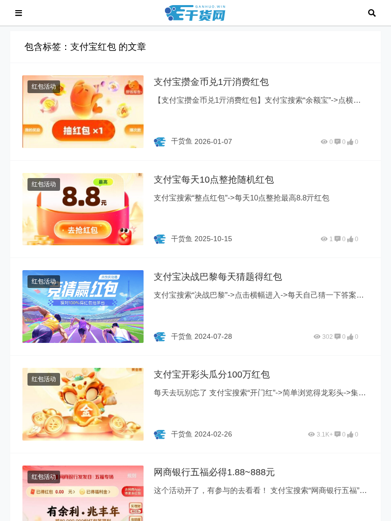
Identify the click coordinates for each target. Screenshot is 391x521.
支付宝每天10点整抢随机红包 (214, 180)
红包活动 (44, 86)
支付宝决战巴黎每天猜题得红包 (218, 277)
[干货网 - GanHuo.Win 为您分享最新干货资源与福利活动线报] (195, 12)
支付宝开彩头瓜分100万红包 (212, 374)
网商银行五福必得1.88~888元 (214, 472)
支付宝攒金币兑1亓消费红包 (211, 82)
